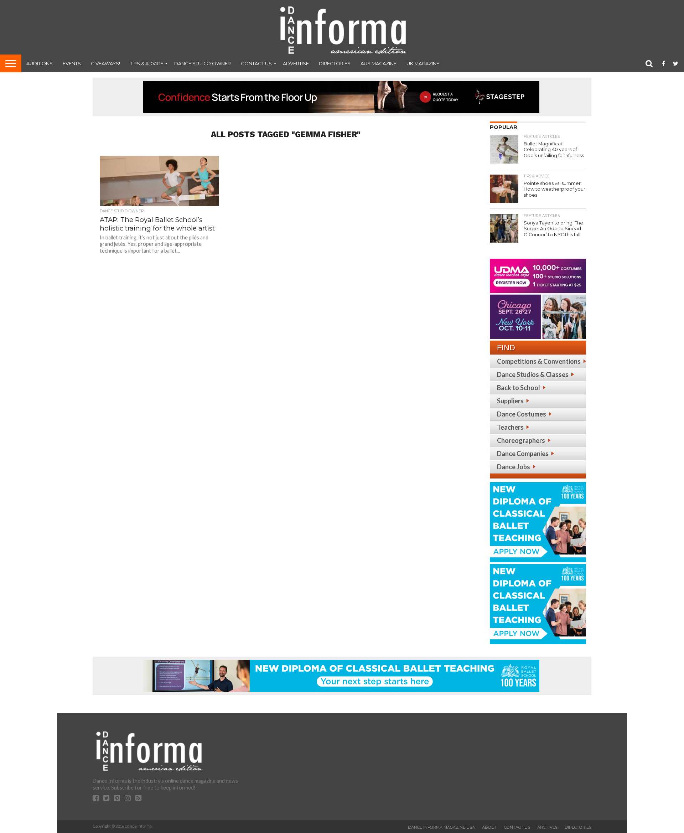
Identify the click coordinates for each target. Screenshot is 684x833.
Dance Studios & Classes (533, 374)
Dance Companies (523, 453)
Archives (547, 827)
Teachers (510, 427)
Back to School (518, 388)
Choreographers (521, 440)
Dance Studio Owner (202, 63)
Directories (335, 63)
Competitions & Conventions (539, 361)
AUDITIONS (39, 63)
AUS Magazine (379, 63)
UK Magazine (422, 63)
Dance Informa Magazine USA (441, 827)
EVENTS (72, 63)
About (489, 827)
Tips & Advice (146, 63)
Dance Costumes (521, 414)
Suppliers (510, 401)
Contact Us (256, 63)
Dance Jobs (513, 467)
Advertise (296, 63)
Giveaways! (105, 63)
